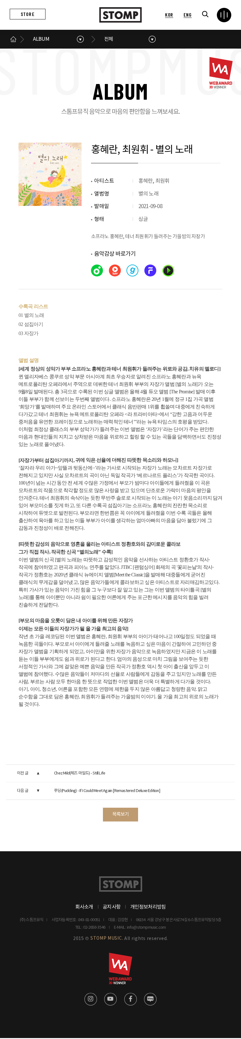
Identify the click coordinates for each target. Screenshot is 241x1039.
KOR (169, 15)
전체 (108, 39)
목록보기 (120, 814)
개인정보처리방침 (148, 907)
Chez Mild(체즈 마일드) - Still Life (79, 773)
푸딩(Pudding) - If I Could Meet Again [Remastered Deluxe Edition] (107, 791)
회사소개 (84, 907)
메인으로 (13, 39)
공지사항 (111, 907)
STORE (28, 14)
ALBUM (41, 39)
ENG (187, 15)
